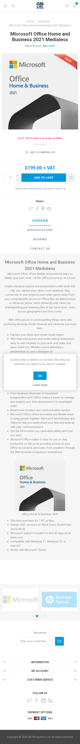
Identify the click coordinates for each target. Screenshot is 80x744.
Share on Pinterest (43, 209)
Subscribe (59, 641)
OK (40, 375)
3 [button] (40, 616)
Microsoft (49, 46)
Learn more (40, 385)
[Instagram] (44, 700)
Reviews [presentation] (40, 239)
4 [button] (43, 616)
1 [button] (33, 616)
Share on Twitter (31, 209)
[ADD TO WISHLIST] (71, 177)
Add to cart (43, 177)
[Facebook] (36, 700)
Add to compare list (42, 152)
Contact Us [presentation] (40, 248)
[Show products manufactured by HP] (20, 599)
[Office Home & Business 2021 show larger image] (40, 510)
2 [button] (36, 616)
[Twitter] (29, 700)
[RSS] (51, 700)
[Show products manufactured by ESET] (59, 599)
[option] (20, 599)
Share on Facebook (37, 209)
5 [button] (46, 616)
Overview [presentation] (40, 220)
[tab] (40, 221)
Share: (40, 201)
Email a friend (49, 209)
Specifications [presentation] (40, 230)
